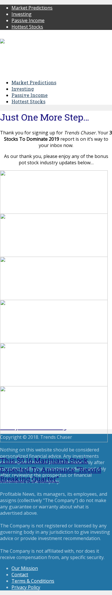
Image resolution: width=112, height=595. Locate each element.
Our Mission (24, 568)
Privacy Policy (25, 587)
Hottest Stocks (27, 27)
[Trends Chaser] (18, 42)
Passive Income (28, 20)
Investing (21, 14)
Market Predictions (32, 8)
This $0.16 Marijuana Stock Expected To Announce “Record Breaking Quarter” (50, 469)
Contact (19, 574)
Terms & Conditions (32, 581)
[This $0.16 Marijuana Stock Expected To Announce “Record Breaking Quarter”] (54, 440)
